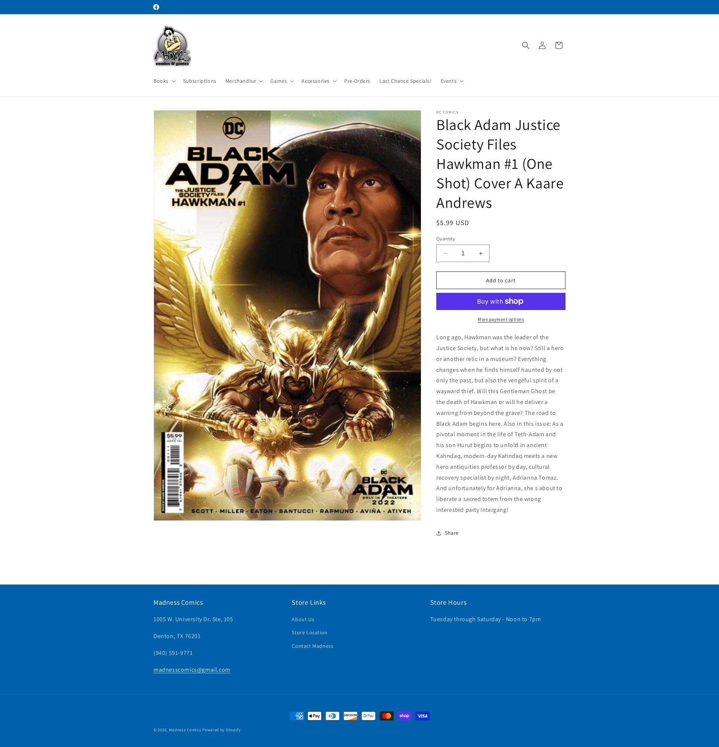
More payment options (501, 319)
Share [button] (452, 532)
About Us (303, 619)
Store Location (309, 632)
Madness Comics (185, 729)
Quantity (445, 239)
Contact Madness (312, 646)
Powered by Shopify (221, 729)
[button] (164, 81)
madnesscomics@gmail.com (192, 670)
